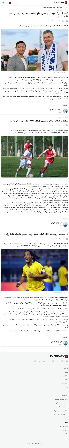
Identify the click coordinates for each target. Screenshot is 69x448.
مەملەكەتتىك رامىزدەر (62, 407)
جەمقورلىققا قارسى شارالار (61, 411)
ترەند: (66, 7)
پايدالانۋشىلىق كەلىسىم (61, 399)
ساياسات (65, 376)
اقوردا (44, 7)
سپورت (65, 106)
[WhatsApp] (63, 21)
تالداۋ (66, 380)
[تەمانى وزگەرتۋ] (9, 2)
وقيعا (54, 7)
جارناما (66, 434)
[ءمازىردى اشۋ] (3, 2)
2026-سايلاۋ (60, 7)
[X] (52, 21)
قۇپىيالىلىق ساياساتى (62, 403)
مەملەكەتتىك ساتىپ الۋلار (61, 415)
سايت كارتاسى (64, 426)
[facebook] (58, 361)
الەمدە (66, 388)
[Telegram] (59, 21)
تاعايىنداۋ (49, 7)
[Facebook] (56, 21)
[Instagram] (66, 21)
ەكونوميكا (65, 384)
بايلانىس (65, 430)
